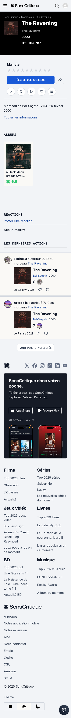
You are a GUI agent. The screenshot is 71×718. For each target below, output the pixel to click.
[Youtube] (65, 367)
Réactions (13, 214)
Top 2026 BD (13, 567)
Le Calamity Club (49, 525)
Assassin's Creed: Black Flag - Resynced (16, 536)
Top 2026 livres (48, 517)
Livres (43, 508)
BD (7, 559)
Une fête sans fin (16, 573)
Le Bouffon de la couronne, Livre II (50, 535)
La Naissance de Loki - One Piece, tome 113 (16, 583)
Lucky (41, 490)
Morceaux (26, 17)
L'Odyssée (11, 492)
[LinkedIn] (57, 367)
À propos (10, 616)
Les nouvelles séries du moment (51, 498)
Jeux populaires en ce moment (18, 550)
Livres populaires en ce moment (51, 548)
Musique (46, 559)
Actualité (10, 499)
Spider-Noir (45, 483)
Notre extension (15, 630)
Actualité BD (13, 594)
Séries (43, 470)
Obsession (11, 485)
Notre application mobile (21, 623)
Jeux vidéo (15, 508)
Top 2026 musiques (51, 569)
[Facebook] (34, 367)
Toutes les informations (20, 117)
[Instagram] (42, 367)
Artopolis (21, 303)
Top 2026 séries (48, 477)
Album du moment (50, 593)
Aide (7, 637)
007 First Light (14, 526)
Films (9, 470)
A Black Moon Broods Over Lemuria (15, 174)
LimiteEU (20, 259)
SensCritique (11, 17)
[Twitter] (27, 367)
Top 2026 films (14, 478)
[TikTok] (50, 367)
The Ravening (43, 17)
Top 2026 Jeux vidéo (15, 518)
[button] (65, 6)
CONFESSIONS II (49, 577)
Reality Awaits (47, 585)
